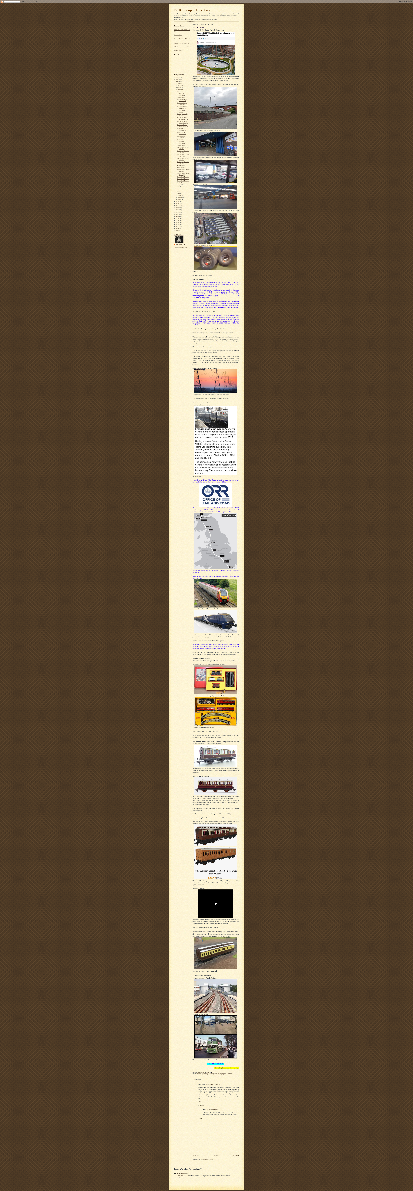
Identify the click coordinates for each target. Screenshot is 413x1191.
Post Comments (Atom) (207, 1159)
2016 (177, 216)
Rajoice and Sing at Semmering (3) (182, 100)
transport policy (230, 1074)
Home (216, 1155)
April (178, 193)
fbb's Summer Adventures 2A (181, 43)
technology (222, 1074)
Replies (202, 1106)
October (179, 87)
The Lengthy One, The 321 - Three (183, 155)
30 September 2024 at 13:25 (215, 1109)
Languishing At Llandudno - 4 (181, 129)
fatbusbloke (180, 244)
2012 (177, 224)
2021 (177, 205)
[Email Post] (211, 1072)
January (179, 199)
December (180, 83)
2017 (177, 214)
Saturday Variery (178, 50)
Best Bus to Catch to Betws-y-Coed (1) (182, 125)
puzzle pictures (202, 1074)
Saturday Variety (181, 97)
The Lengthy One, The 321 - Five (183, 148)
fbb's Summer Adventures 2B (181, 46)
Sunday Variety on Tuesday (181, 111)
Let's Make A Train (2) (183, 179)
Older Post (236, 1155)
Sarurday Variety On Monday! (182, 114)
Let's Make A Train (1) (183, 181)
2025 (177, 79)
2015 (177, 218)
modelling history (222, 1073)
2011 (177, 226)
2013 (177, 222)
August (179, 185)
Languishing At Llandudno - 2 (181, 136)
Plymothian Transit (182, 1173)
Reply (199, 1101)
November (180, 85)
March (179, 195)
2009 (177, 231)
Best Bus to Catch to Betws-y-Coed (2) (182, 122)
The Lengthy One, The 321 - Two (183, 159)
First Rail (198, 1073)
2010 (177, 228)
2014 (177, 220)
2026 (177, 77)
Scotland (209, 1074)
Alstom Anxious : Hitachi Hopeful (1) (183, 174)
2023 (177, 201)
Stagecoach (216, 1074)
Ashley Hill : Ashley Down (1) (182, 92)
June (178, 189)
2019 (177, 210)
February (179, 197)
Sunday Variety (181, 95)
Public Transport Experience (192, 10)
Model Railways (213, 1073)
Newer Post (196, 1155)
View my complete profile (180, 247)
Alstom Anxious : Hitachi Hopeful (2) (183, 170)
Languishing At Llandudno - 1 (181, 140)
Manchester (205, 1073)
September (180, 89)
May (178, 191)
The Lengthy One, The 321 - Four (183, 151)
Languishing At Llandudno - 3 (181, 133)
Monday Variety (178, 35)
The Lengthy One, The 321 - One (183, 162)
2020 (177, 208)
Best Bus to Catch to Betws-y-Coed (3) (182, 118)
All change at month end (182, 1175)
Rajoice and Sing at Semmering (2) (182, 103)
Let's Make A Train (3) (183, 177)
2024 (177, 81)
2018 (177, 212)
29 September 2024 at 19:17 (214, 1084)
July (178, 187)
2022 (177, 203)
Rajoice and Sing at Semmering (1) (182, 107)
